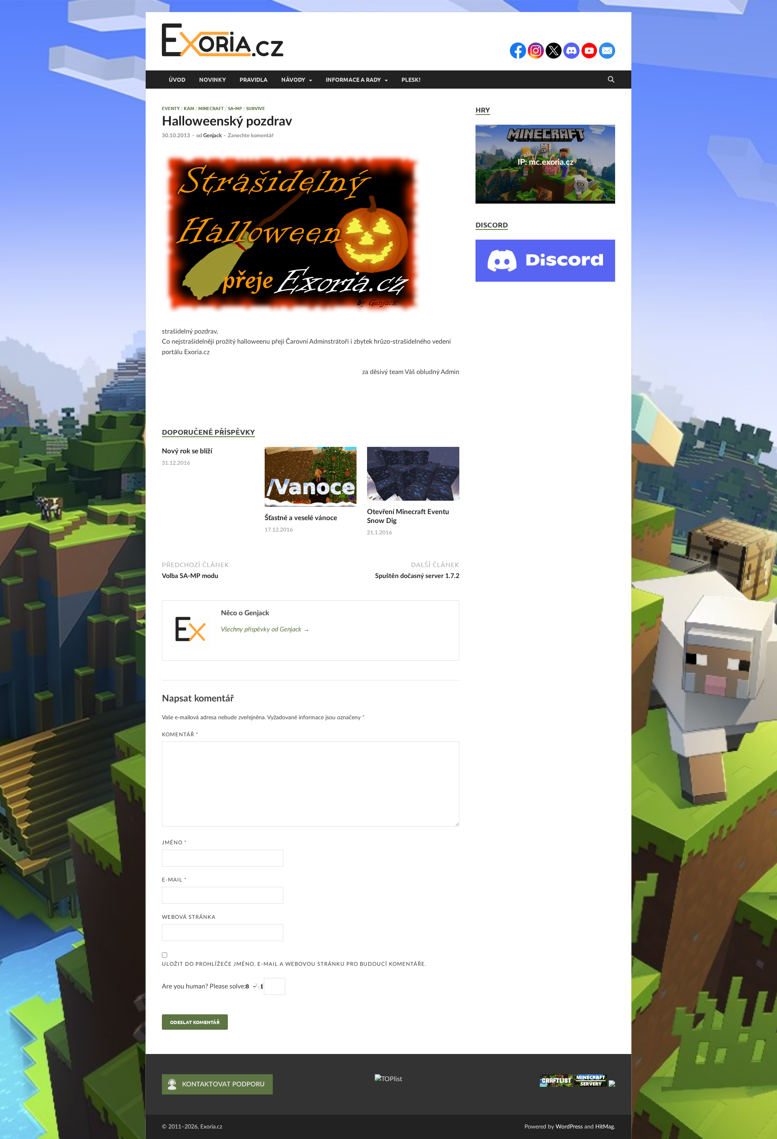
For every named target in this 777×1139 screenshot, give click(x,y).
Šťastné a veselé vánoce (301, 517)
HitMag (604, 1127)
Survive (255, 108)
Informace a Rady (353, 79)
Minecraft (211, 108)
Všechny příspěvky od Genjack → (265, 629)
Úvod (177, 79)
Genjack (212, 135)
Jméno (174, 843)
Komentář (180, 734)
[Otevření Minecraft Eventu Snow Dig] (413, 477)
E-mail (174, 880)
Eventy (171, 108)
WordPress (569, 1127)
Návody (293, 79)
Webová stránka (189, 917)
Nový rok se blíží (187, 451)
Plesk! (410, 79)
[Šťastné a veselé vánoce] (311, 480)
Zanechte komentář (251, 135)
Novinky (212, 79)
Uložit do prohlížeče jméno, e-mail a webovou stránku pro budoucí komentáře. (294, 964)
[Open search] (611, 79)
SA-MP (235, 108)
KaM (189, 108)
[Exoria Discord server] (545, 279)
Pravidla (253, 79)
